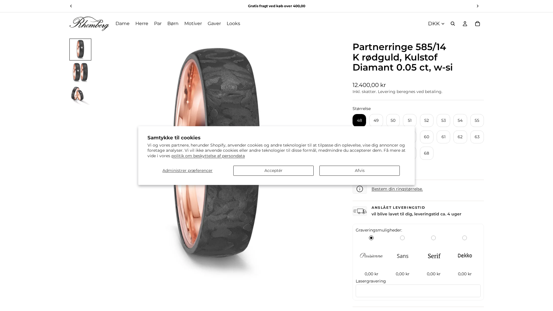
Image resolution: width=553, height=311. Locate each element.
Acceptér (273, 170)
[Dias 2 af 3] (80, 72)
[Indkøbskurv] (477, 23)
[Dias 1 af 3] (80, 49)
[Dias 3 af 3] (80, 95)
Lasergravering (371, 281)
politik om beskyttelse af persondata (208, 155)
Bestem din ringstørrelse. (397, 188)
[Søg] (452, 23)
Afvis (360, 170)
